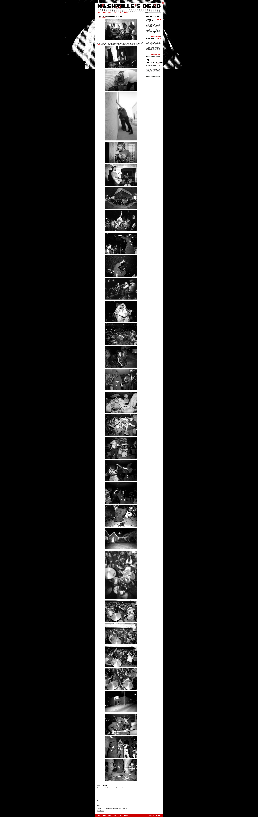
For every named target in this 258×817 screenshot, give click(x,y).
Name (98, 800)
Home (99, 12)
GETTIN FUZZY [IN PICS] (150, 39)
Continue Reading (155, 36)
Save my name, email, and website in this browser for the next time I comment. (113, 808)
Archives (126, 12)
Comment (99, 797)
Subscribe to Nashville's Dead (163, 3)
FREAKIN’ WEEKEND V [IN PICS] (149, 21)
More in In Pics (154, 16)
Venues (120, 12)
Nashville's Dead (129, 6)
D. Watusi (104, 17)
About (109, 12)
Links (114, 12)
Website (98, 805)
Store (104, 12)
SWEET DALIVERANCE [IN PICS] (111, 16)
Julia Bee (99, 44)
